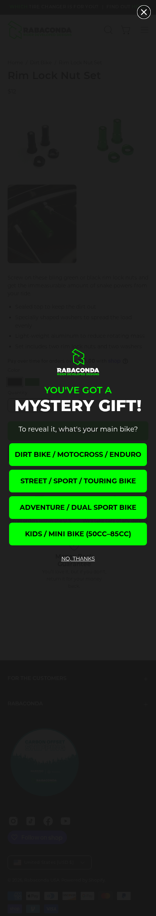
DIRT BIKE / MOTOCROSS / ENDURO (78, 454)
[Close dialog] (144, 12)
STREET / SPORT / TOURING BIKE (78, 481)
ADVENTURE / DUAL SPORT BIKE (78, 507)
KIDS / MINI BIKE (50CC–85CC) (78, 534)
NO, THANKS (78, 558)
